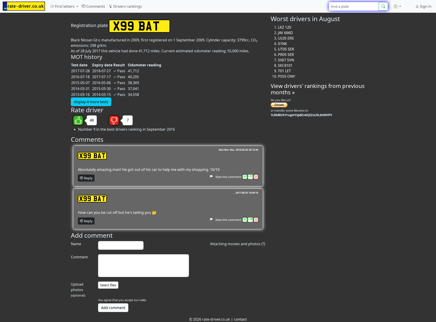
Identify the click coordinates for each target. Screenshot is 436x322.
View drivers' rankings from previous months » (318, 89)
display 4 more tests (91, 101)
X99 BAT (92, 155)
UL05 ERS (286, 38)
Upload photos (78, 289)
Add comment (113, 307)
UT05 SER (286, 49)
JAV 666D (285, 32)
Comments (95, 6)
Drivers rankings (127, 6)
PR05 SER (286, 54)
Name (76, 243)
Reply (87, 178)
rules (142, 300)
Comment (79, 257)
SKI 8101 (285, 65)
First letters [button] (64, 6)
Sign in (425, 6)
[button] (397, 6)
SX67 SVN (286, 59)
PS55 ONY (286, 76)
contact (240, 319)
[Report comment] (211, 177)
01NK (282, 43)
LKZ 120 (284, 27)
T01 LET (284, 70)
